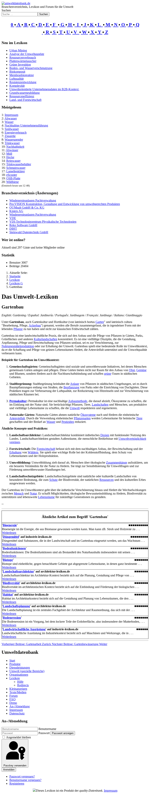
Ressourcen (106, 479)
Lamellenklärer (15, 171)
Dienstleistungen (19, 667)
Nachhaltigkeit (15, 146)
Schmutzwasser (15, 167)
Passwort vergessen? (22, 776)
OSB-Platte (13, 178)
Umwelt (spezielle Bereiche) (26, 671)
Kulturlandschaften (45, 339)
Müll (9, 153)
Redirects (23, 685)
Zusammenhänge (116, 462)
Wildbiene (12, 182)
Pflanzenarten (82, 418)
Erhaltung (15, 452)
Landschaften (100, 404)
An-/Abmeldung (19, 706)
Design (104, 435)
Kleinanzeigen (18, 688)
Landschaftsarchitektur (18, 571)
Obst (132, 370)
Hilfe (20, 681)
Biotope (8, 560)
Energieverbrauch (16, 132)
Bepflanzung (71, 387)
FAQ (12, 699)
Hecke (10, 157)
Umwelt (75, 408)
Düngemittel (11, 536)
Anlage (74, 383)
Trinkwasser (12, 143)
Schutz (53, 479)
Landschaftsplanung (16, 606)
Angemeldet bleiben (18, 737)
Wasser (9, 122)
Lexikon (14, 678)
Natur (33, 493)
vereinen (14, 442)
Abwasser (10, 118)
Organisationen (18, 674)
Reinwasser (13, 160)
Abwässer (12, 150)
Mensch (19, 493)
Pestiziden (68, 421)
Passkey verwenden (15, 765)
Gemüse (141, 370)
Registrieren (16, 783)
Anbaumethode (77, 401)
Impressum (11, 115)
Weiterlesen (9, 532)
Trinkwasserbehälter (18, 164)
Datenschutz (17, 713)
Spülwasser (12, 129)
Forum (13, 695)
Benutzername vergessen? (25, 780)
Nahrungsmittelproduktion (18, 346)
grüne (107, 373)
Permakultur (18, 401)
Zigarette (10, 136)
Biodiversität (11, 583)
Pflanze (18, 329)
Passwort (44, 733)
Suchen (6, 10)
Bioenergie (10, 525)
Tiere (139, 418)
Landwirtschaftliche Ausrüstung (24, 629)
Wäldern (33, 452)
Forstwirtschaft (46, 448)
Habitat (8, 594)
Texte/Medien (17, 692)
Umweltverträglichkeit (132, 438)
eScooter (11, 174)
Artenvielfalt (17, 418)
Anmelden (8, 769)
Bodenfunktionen (14, 548)
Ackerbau (35, 325)
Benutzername (47, 729)
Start (12, 660)
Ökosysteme (88, 414)
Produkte (15, 664)
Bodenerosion (12, 617)
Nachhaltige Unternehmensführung (26, 125)
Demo (13, 702)
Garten (100, 322)
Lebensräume (46, 497)
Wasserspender (14, 139)
